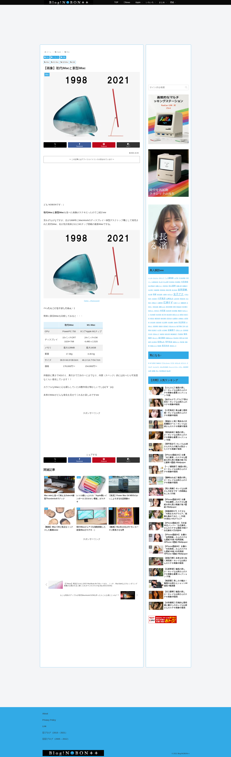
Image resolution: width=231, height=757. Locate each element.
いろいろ (56, 57)
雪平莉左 (168, 342)
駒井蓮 (182, 342)
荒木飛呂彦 (162, 371)
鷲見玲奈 (165, 346)
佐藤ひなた (158, 286)
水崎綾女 (181, 318)
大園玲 (165, 294)
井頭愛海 (177, 282)
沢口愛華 (164, 322)
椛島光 (152, 318)
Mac (47, 57)
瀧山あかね (172, 326)
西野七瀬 (182, 338)
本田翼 (162, 311)
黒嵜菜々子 (173, 346)
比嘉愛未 (175, 318)
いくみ (150, 278)
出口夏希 (172, 286)
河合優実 (170, 322)
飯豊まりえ (176, 342)
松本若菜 (158, 314)
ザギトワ (161, 278)
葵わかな (155, 338)
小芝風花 (161, 298)
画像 (64, 57)
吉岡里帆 (182, 289)
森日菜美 (169, 314)
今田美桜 (184, 282)
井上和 (161, 282)
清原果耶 (155, 326)
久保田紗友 (154, 282)
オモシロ (177, 363)
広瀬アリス (176, 303)
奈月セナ (170, 294)
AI (148, 363)
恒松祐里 (155, 307)
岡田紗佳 (182, 298)
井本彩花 (171, 282)
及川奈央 (174, 290)
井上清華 (166, 282)
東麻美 (180, 311)
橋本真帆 (163, 318)
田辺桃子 (154, 330)
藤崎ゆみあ (169, 338)
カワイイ (183, 363)
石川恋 (150, 334)
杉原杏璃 (168, 311)
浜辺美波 (182, 322)
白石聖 (159, 330)
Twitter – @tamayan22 (91, 301)
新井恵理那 (169, 307)
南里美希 (156, 290)
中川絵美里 (182, 278)
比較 (73, 62)
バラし (180, 367)
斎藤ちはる (162, 307)
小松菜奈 (154, 298)
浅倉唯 (176, 322)
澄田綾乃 (166, 326)
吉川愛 (150, 294)
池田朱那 (158, 322)
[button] (128, 145)
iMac (47, 62)
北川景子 (151, 290)
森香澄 (182, 314)
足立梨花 (154, 342)
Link (44, 726)
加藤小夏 (179, 286)
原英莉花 (162, 290)
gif (150, 363)
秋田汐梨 (167, 334)
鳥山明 (168, 371)
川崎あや (154, 303)
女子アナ (178, 294)
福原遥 (162, 334)
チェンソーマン (173, 367)
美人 (157, 371)
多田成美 (159, 294)
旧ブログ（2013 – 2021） (54, 732)
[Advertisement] (115, 24)
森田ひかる (175, 314)
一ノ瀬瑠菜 (169, 278)
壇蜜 (154, 294)
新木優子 (185, 307)
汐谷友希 (152, 322)
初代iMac (65, 62)
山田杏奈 (176, 298)
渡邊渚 (161, 326)
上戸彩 (176, 278)
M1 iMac (56, 62)
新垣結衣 (179, 307)
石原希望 (185, 330)
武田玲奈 (169, 318)
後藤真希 (183, 303)
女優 (149, 371)
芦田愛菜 (180, 334)
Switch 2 (158, 363)
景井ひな (151, 311)
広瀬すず (168, 302)
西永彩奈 (176, 338)
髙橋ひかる (153, 346)
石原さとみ (179, 330)
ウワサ (172, 363)
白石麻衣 (164, 330)
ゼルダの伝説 (164, 367)
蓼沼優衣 (162, 338)
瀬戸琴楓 (179, 326)
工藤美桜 (160, 303)
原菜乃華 (168, 290)
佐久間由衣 (151, 286)
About (45, 713)
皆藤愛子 (171, 330)
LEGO (154, 363)
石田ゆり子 (156, 334)
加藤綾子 (185, 286)
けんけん (155, 278)
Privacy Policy (49, 720)
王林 (183, 326)
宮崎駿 (153, 371)
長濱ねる (161, 342)
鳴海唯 (159, 346)
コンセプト (156, 367)
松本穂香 (152, 314)
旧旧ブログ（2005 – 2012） (56, 739)
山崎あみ (169, 299)
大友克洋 (185, 367)
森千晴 (164, 314)
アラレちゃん (166, 363)
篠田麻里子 (173, 334)
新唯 (174, 307)
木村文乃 (156, 311)
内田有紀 (165, 286)
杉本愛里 (174, 311)
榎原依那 (157, 318)
